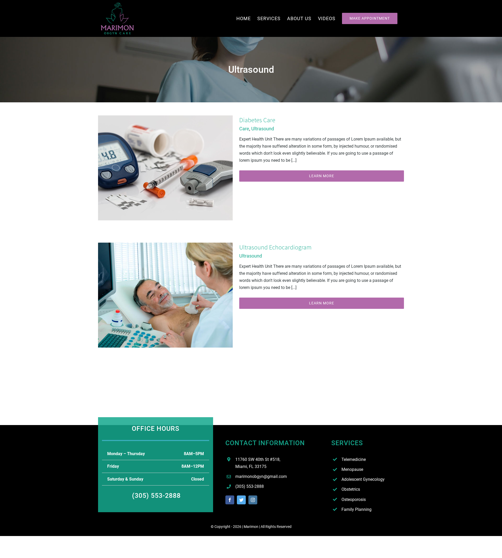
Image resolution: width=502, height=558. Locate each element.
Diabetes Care (257, 120)
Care (244, 128)
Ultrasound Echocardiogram (275, 247)
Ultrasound (262, 128)
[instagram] (252, 499)
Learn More (321, 176)
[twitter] (241, 499)
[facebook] (229, 499)
